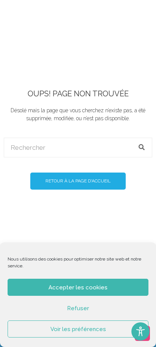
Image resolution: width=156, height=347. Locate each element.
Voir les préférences (78, 329)
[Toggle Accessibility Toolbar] (140, 331)
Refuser (78, 308)
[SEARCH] (142, 147)
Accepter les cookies (78, 287)
